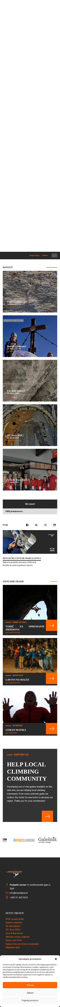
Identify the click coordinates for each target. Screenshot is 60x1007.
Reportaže (18, 675)
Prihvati (30, 985)
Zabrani (30, 993)
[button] (55, 959)
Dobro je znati (20, 622)
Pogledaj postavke (30, 1000)
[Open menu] (54, 255)
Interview (17, 726)
